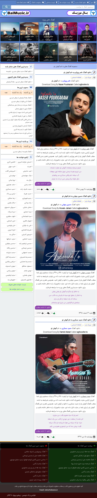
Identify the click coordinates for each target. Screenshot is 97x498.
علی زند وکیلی (26, 225)
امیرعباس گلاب (10, 36)
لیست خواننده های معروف (17, 284)
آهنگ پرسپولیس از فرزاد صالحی (35, 451)
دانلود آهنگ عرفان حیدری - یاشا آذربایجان (18, 82)
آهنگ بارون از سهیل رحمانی (23, 109)
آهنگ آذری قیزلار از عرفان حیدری (21, 101)
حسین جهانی (66, 204)
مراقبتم (29, 39)
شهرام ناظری (27, 221)
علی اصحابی (11, 221)
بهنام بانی (12, 175)
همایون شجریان (26, 279)
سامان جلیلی (27, 207)
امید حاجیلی (27, 171)
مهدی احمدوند (10, 266)
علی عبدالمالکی (29, 56)
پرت (9, 39)
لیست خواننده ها (65, 2)
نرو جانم (10, 59)
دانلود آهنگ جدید (80, 2)
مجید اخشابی (26, 239)
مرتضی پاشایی (10, 261)
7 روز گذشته (28, 92)
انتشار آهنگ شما (22, 2)
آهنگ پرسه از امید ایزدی (37, 480)
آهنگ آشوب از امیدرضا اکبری (22, 129)
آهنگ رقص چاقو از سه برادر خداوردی (82, 480)
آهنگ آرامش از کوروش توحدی (22, 126)
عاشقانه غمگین (77, 201)
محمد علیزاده (10, 252)
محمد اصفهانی (26, 252)
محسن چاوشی (10, 243)
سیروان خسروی (10, 207)
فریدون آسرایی (26, 234)
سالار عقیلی (68, 56)
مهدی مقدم (27, 270)
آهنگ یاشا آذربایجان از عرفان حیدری (20, 98)
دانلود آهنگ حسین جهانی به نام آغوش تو (76, 196)
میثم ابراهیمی (10, 275)
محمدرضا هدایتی (25, 261)
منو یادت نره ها (29, 59)
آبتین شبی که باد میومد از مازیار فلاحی (20, 112)
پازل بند (28, 180)
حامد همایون (29, 36)
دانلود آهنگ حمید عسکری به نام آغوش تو (76, 320)
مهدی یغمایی (27, 275)
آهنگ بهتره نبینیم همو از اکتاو (84, 475)
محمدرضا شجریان (25, 257)
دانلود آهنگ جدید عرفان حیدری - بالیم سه (18, 71)
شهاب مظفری (10, 216)
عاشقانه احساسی (76, 77)
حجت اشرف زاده (25, 189)
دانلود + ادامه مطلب (43, 183)
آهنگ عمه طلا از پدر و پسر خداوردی (82, 451)
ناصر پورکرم (66, 80)
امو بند (29, 166)
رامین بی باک (11, 193)
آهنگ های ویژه (48, 20)
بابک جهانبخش (26, 175)
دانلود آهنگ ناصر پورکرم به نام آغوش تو (77, 72)
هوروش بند (11, 279)
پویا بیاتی (12, 180)
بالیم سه (87, 39)
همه (6, 92)
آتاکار (8, 495)
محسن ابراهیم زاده (10, 56)
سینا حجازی (27, 212)
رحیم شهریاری (26, 198)
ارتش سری (87, 59)
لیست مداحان (50, 2)
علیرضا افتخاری (26, 230)
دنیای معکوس (48, 59)
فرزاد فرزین (11, 230)
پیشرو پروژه (17, 495)
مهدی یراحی (11, 270)
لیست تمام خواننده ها (17, 289)
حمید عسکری (66, 328)
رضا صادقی (48, 56)
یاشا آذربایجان (67, 39)
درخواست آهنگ (36, 2)
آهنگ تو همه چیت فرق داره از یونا (82, 463)
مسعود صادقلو (26, 266)
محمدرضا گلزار (10, 257)
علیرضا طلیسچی (87, 56)
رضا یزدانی (27, 202)
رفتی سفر (68, 59)
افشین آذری (11, 162)
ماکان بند (12, 234)
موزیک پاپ (88, 77)
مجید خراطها (11, 239)
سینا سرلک (11, 212)
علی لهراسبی (11, 225)
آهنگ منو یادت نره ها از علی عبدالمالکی (19, 105)
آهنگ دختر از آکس (39, 475)
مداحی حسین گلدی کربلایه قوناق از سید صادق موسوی (76, 467)
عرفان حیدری (87, 36)
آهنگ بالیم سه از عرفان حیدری (22, 151)
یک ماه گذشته (17, 92)
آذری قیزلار (48, 39)
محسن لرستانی (26, 248)
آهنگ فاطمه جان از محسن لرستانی (82, 459)
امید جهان (11, 166)
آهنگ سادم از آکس (87, 471)
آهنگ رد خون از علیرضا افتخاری (21, 116)
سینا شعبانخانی (26, 216)
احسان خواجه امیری (24, 162)
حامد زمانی (27, 184)
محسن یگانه (11, 248)
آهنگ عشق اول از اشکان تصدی (84, 455)
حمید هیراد (27, 193)
